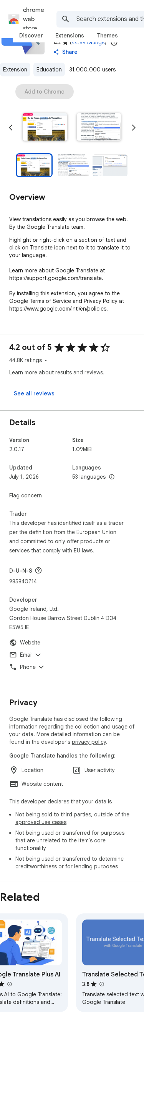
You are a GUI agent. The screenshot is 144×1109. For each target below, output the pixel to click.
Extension (15, 69)
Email (26, 654)
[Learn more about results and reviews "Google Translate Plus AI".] (9, 984)
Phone (28, 667)
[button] (45, 127)
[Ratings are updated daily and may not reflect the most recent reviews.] (114, 42)
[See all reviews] (34, 393)
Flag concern (25, 495)
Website (30, 642)
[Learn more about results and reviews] (38, 570)
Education (49, 69)
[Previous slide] (10, 127)
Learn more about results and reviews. (56, 372)
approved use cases (40, 822)
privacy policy (89, 741)
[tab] (31, 35)
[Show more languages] (111, 477)
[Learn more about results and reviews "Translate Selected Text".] (101, 984)
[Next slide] (133, 127)
